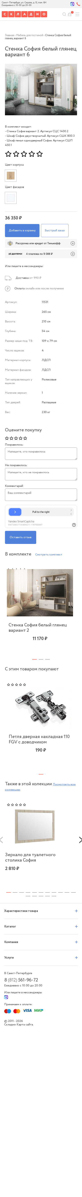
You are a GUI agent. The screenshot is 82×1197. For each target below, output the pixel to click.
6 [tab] (41, 892)
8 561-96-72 (21, 980)
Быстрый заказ (55, 230)
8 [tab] (54, 892)
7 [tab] (47, 892)
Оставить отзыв (20, 537)
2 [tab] (41, 659)
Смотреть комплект (48, 554)
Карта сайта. (25, 1024)
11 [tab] (73, 892)
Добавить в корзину (22, 230)
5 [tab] (34, 892)
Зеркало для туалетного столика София (30, 858)
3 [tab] (47, 659)
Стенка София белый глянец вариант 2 (38, 628)
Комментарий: (14, 486)
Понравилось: (14, 445)
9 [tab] (60, 892)
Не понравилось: (16, 465)
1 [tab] (34, 659)
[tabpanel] (40, 608)
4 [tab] (28, 892)
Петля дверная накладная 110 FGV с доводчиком (39, 739)
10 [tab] (67, 892)
